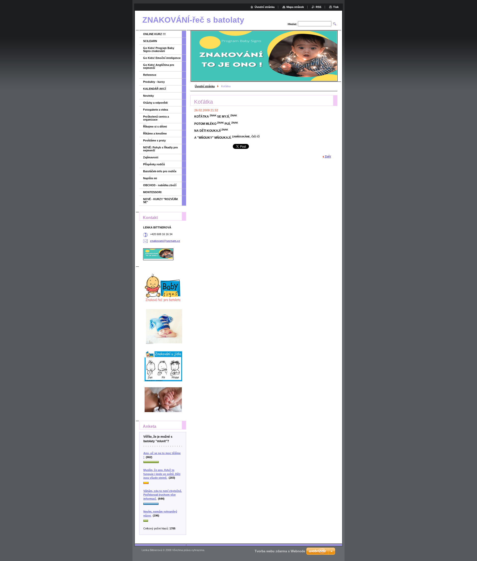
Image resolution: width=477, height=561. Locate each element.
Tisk (336, 6)
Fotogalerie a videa (155, 109)
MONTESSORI (152, 192)
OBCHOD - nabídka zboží (159, 185)
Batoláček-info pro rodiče (159, 171)
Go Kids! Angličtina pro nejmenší (158, 66)
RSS (318, 6)
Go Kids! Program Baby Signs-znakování (158, 49)
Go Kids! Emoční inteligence (162, 57)
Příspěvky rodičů (154, 164)
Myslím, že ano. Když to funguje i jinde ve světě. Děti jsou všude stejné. (161, 474)
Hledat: (292, 24)
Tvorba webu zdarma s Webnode (280, 551)
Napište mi (150, 178)
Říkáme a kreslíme (155, 133)
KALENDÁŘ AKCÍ (154, 88)
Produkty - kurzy (154, 81)
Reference (149, 74)
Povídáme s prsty (154, 140)
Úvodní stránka (205, 86)
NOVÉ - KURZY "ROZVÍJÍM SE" (160, 201)
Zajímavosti (150, 157)
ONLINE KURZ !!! (154, 34)
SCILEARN (150, 41)
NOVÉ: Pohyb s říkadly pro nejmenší (160, 149)
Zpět (328, 156)
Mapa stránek (295, 6)
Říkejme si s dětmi (155, 126)
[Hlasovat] (162, 462)
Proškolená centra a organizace (156, 118)
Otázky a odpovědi (155, 102)
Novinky (148, 95)
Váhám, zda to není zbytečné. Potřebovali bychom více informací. (162, 494)
